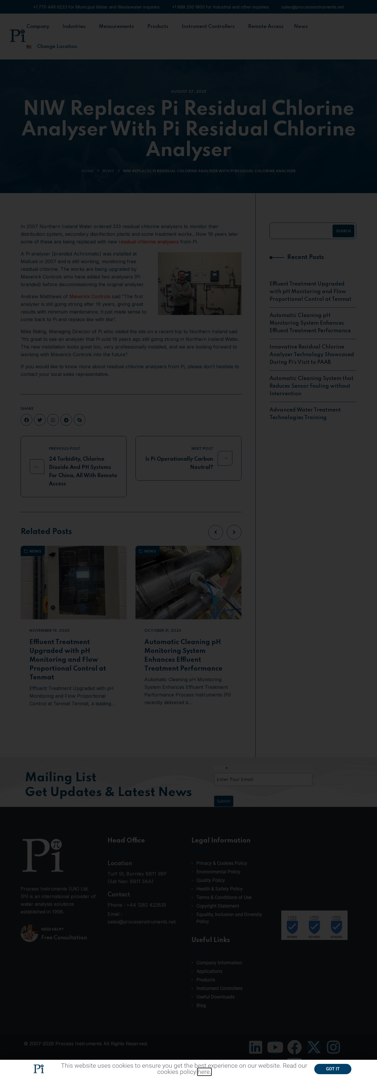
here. (204, 1071)
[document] (188, 539)
